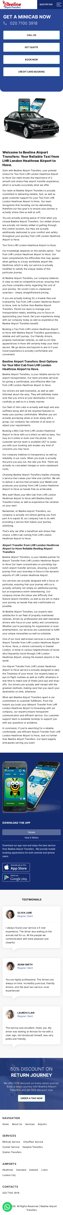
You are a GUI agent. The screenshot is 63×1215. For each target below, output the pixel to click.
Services (30, 1124)
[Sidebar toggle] (59, 4)
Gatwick (33, 1169)
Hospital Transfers (33, 1147)
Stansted (21, 1169)
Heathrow (7, 1169)
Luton (44, 1169)
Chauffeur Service (33, 1141)
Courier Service (10, 1147)
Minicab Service (11, 1141)
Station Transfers (11, 1152)
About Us (17, 1124)
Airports (42, 1124)
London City (9, 1175)
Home (5, 1124)
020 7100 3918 (23, 23)
